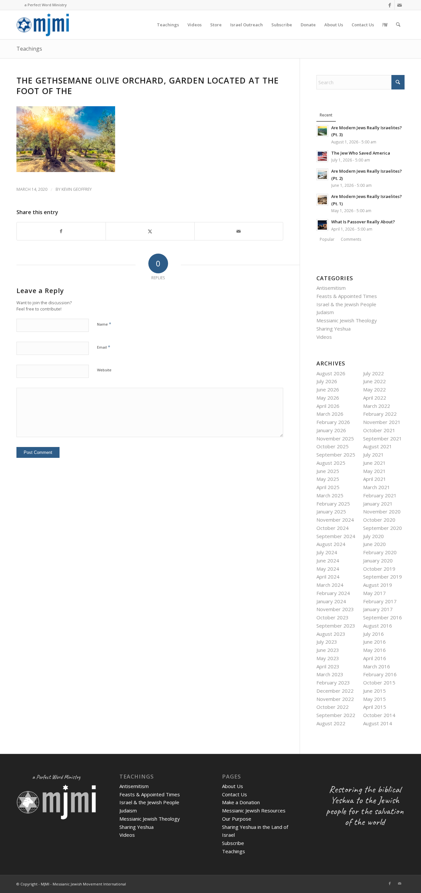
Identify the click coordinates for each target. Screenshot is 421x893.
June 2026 (327, 389)
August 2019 (377, 585)
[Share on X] (150, 231)
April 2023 (327, 666)
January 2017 (378, 609)
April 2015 (374, 707)
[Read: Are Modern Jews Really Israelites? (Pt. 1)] (322, 200)
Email (103, 347)
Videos (324, 337)
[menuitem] (168, 24)
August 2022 (330, 723)
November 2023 (335, 609)
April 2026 (327, 406)
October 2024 (332, 528)
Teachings (29, 48)
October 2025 (332, 446)
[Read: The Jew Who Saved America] (322, 156)
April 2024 (327, 576)
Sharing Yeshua (333, 328)
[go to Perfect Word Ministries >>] (385, 24)
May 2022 (374, 389)
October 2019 (379, 568)
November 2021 (382, 422)
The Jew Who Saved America (360, 153)
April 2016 (374, 658)
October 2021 (379, 430)
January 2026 (331, 430)
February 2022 (380, 413)
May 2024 (327, 568)
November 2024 (335, 519)
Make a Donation (241, 802)
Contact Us (234, 794)
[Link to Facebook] (389, 5)
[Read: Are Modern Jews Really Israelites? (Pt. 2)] (322, 174)
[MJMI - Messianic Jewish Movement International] (42, 24)
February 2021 (380, 495)
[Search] (398, 24)
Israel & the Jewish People (346, 304)
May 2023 (327, 658)
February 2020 (380, 552)
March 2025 (329, 495)
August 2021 (377, 446)
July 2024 (326, 552)
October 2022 (332, 707)
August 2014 (377, 723)
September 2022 (335, 715)
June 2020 (374, 544)
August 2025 (330, 462)
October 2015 (379, 682)
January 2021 (378, 503)
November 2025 (335, 438)
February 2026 (333, 422)
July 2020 (373, 536)
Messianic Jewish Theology (346, 320)
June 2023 (327, 650)
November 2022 (335, 699)
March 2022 (376, 406)
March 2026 (329, 413)
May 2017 (374, 593)
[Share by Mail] (239, 231)
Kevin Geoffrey (77, 189)
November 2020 (382, 511)
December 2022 (335, 690)
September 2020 (382, 528)
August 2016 (377, 625)
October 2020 (379, 519)
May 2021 (374, 471)
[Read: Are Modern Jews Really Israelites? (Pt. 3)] (322, 131)
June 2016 (374, 641)
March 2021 (376, 487)
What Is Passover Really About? (363, 222)
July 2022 (373, 373)
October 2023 (332, 617)
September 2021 (382, 438)
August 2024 (330, 544)
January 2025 (331, 511)
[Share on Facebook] (61, 231)
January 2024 (331, 601)
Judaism (325, 312)
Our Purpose (236, 818)
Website (104, 369)
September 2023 (335, 625)
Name (104, 324)
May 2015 (374, 699)
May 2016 (374, 650)
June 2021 (374, 462)
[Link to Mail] (400, 5)
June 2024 (327, 560)
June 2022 (374, 381)
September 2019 (382, 576)
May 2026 (327, 397)
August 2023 (330, 634)
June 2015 (374, 690)
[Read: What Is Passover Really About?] (322, 225)
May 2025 (327, 479)
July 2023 (326, 641)
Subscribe (233, 843)
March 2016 (376, 666)
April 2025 (327, 487)
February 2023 (333, 682)
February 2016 (380, 674)
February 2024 (333, 593)
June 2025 (327, 471)
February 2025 (333, 503)
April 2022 (374, 397)
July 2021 (373, 454)
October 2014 (379, 715)
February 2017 (380, 601)
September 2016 (382, 617)
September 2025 (335, 454)
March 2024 (329, 585)
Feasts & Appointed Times (346, 296)
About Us (232, 786)
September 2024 (335, 536)
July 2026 (326, 381)
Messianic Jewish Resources (253, 810)
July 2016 (373, 634)
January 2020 (378, 560)
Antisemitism (331, 288)
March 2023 (329, 674)
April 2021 (374, 479)
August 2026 (330, 373)
